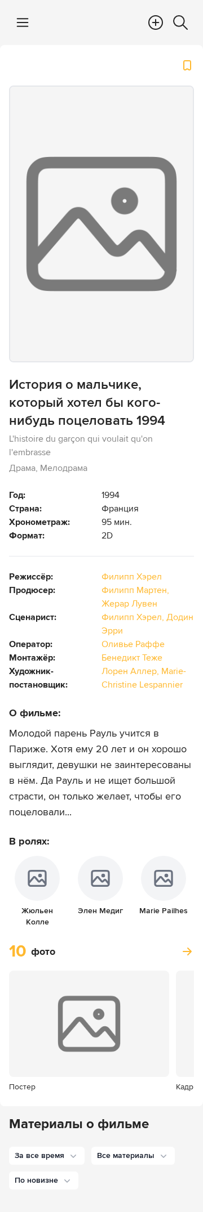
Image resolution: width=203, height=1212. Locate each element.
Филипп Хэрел (132, 576)
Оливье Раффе (133, 644)
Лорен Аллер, (131, 671)
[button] (47, 1156)
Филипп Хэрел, (134, 617)
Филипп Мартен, (135, 590)
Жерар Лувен (129, 603)
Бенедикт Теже (132, 657)
